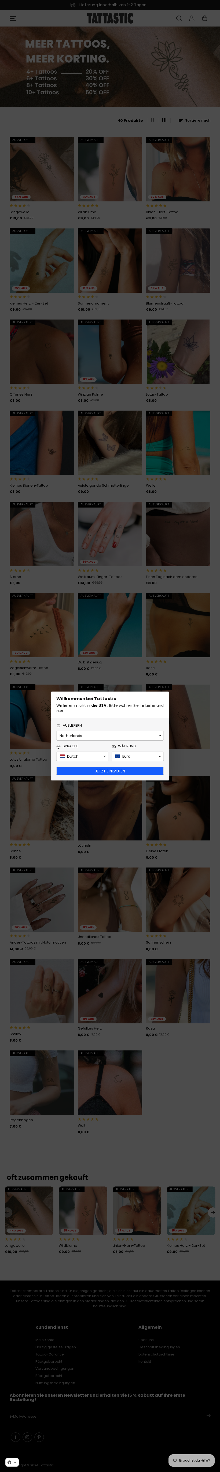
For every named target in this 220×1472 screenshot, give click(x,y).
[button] (12, 1462)
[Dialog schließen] (165, 696)
